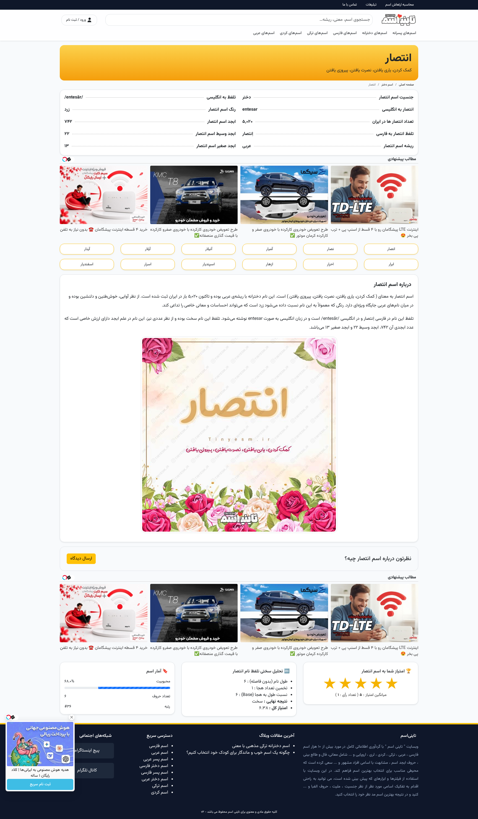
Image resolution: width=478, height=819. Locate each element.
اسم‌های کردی (291, 33)
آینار (87, 249)
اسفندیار (86, 264)
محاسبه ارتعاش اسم (399, 4)
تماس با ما (349, 4)
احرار (330, 264)
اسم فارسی (158, 746)
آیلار (147, 249)
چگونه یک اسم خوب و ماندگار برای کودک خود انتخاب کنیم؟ (238, 752)
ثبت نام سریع (40, 784)
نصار (330, 249)
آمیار (269, 249)
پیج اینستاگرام (87, 750)
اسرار (147, 264)
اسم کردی (159, 792)
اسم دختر (387, 84)
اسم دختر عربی (155, 779)
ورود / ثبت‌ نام (76, 20)
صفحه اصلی (406, 84)
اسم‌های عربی (263, 33)
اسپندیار (208, 264)
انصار (391, 249)
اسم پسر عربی (155, 759)
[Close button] (71, 717)
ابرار (391, 264)
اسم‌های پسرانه (404, 33)
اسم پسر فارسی (154, 772)
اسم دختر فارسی (153, 766)
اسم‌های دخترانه (374, 33)
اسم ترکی (160, 785)
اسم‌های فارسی (345, 33)
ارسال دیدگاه (81, 558)
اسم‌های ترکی (317, 33)
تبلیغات (371, 4)
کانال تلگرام (87, 770)
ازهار (269, 264)
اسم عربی (159, 752)
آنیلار (208, 249)
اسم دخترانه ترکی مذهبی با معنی (261, 746)
